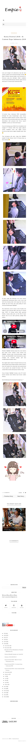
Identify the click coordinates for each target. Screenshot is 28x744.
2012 (5, 696)
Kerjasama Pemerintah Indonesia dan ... (11, 528)
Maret (6, 684)
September (7, 672)
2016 (5, 688)
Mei (6, 680)
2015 (5, 690)
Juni (6, 678)
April (6, 682)
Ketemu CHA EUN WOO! (11, 657)
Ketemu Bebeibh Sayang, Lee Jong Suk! (14, 654)
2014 (5, 692)
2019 (5, 641)
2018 (5, 643)
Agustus (7, 674)
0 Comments (7, 492)
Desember (7, 645)
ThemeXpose (15, 738)
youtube (21, 607)
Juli (5, 676)
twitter (5, 607)
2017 (5, 686)
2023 (5, 633)
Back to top (21, 740)
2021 (5, 637)
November (7, 647)
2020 (5, 639)
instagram (14, 607)
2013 (5, 694)
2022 (5, 635)
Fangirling (14, 32)
